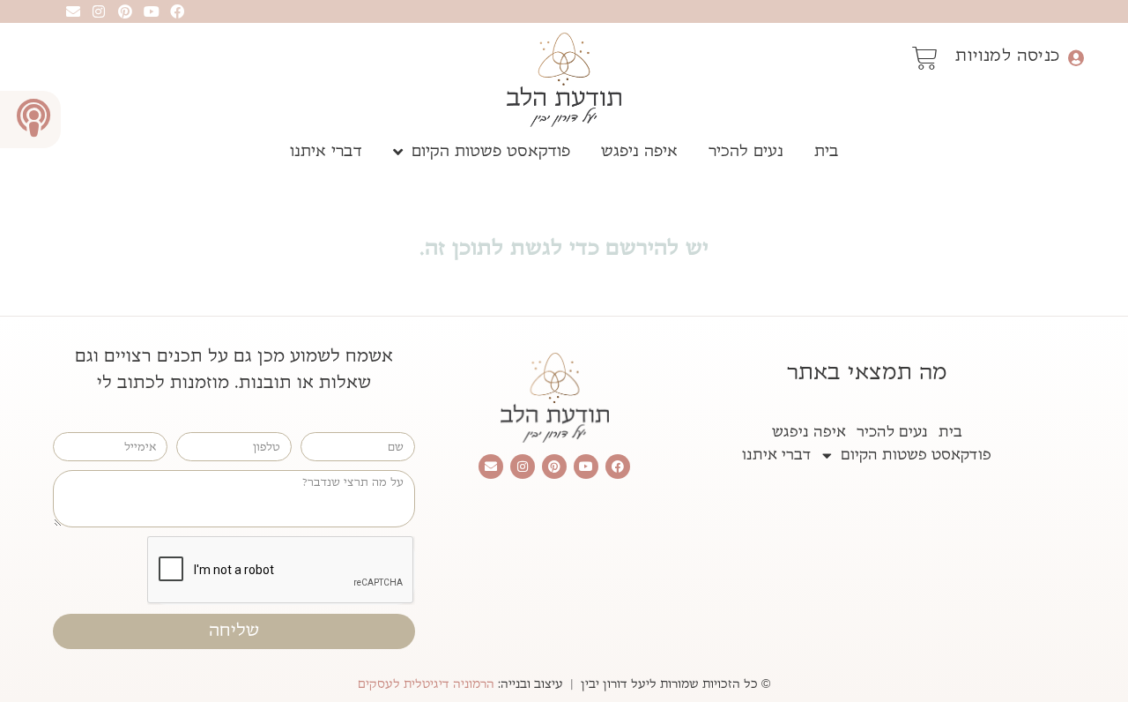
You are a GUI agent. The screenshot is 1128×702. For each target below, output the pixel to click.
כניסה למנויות (1007, 55)
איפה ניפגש (639, 151)
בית (826, 151)
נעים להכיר (746, 151)
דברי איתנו (326, 151)
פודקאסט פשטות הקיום (491, 151)
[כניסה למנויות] (1075, 57)
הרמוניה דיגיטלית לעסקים (426, 684)
